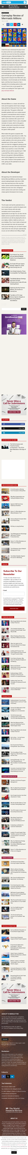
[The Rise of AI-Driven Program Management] (5, 782)
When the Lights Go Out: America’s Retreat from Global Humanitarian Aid (18, 645)
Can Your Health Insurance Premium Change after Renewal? (17, 909)
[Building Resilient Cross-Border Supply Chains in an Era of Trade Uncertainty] (5, 702)
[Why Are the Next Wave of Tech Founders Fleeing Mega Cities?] (5, 804)
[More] (22, 24)
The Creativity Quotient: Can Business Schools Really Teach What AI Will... (18, 630)
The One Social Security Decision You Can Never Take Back (18, 916)
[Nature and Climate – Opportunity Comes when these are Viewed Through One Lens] (5, 667)
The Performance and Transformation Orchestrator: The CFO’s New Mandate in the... (18, 717)
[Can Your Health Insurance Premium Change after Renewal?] (5, 909)
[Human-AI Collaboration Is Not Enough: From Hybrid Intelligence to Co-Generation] (5, 709)
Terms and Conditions (6, 1146)
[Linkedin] (18, 24)
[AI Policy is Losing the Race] (5, 528)
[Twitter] (11, 24)
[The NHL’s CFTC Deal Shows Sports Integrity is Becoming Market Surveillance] (5, 297)
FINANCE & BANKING (7, 857)
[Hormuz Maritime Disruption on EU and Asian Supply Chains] (5, 932)
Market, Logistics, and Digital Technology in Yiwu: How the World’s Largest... (17, 962)
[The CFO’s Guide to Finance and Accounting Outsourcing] (5, 812)
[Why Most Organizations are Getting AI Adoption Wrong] (5, 498)
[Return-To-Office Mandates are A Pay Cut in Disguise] (5, 543)
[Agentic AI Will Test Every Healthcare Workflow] (5, 506)
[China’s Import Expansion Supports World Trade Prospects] (5, 939)
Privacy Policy (19, 1028)
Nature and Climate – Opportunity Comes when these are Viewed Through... (18, 667)
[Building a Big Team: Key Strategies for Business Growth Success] (5, 682)
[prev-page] (3, 304)
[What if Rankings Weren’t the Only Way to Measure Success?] (5, 638)
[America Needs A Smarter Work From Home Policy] (5, 520)
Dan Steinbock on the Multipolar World (11, 1089)
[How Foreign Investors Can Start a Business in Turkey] (5, 797)
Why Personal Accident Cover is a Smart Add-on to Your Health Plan (18, 901)
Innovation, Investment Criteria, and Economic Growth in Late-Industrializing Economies (18, 770)
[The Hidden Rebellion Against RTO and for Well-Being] (5, 558)
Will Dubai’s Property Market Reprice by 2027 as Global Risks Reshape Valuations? (18, 894)
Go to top (24, 234)
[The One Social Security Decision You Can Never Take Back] (5, 916)
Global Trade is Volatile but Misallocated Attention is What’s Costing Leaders (18, 955)
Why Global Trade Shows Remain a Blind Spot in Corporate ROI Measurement (18, 819)
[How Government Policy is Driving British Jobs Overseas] (5, 746)
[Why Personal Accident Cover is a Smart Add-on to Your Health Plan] (5, 901)
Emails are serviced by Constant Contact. (14, 604)
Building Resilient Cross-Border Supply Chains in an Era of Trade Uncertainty (18, 702)
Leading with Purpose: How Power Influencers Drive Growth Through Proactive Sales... (18, 652)
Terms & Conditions (9, 1028)
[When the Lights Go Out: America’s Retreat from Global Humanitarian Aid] (5, 645)
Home (3, 10)
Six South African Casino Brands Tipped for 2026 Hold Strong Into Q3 (17, 265)
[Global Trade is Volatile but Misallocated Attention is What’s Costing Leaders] (5, 955)
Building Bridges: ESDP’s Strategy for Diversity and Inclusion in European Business (18, 675)
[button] (2, 7)
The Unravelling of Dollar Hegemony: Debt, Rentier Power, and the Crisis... (18, 754)
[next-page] (5, 304)
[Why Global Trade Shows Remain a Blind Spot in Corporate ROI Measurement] (5, 819)
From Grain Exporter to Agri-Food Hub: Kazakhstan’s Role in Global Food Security (18, 886)
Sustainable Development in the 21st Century (13, 1098)
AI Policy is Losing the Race (17, 526)
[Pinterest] (15, 24)
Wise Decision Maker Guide (8, 1086)
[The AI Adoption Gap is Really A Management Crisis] (5, 550)
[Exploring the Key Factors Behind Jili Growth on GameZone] (5, 289)
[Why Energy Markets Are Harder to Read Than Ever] (5, 623)
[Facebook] (8, 24)
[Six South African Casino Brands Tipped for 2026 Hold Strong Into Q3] (5, 265)
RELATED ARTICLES (7, 250)
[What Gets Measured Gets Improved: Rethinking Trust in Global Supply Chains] (5, 724)
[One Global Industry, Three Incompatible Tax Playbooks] (5, 273)
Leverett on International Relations (10, 1096)
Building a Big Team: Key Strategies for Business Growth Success (18, 682)
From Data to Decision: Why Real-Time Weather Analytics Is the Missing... (18, 660)
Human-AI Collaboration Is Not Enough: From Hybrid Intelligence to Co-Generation (18, 709)
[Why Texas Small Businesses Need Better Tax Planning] (5, 879)
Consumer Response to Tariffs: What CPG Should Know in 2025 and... (18, 970)
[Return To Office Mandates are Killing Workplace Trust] (5, 513)
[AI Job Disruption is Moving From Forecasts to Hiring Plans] (5, 491)
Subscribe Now (14, 608)
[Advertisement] (13, 469)
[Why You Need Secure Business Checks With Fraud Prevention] (5, 789)
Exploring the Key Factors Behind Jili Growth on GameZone (17, 289)
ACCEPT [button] (14, 1152)
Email (5, 590)
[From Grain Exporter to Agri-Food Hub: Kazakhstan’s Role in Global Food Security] (5, 887)
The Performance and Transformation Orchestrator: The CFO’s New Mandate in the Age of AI (18, 447)
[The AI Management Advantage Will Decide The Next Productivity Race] (5, 535)
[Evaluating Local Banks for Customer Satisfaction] (5, 827)
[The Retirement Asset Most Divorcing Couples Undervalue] (5, 863)
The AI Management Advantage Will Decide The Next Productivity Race (18, 535)
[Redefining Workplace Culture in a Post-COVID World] (5, 690)
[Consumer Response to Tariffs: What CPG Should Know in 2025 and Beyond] (5, 970)
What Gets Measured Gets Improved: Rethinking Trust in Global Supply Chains (18, 724)
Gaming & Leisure (10, 10)
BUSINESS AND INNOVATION (9, 776)
